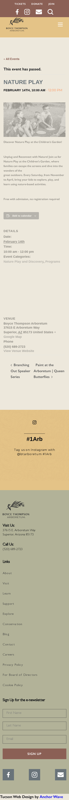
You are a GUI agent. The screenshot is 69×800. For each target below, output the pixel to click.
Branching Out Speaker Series (20, 371)
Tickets (20, 3)
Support (8, 604)
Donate (37, 3)
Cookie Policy (13, 685)
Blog (6, 634)
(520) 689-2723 (13, 549)
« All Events (11, 59)
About (7, 573)
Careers (8, 655)
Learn (7, 594)
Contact (9, 644)
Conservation (12, 624)
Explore (8, 614)
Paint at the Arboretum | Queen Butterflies (49, 371)
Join (51, 3)
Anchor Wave (51, 796)
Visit (6, 583)
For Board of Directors (20, 675)
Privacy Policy (13, 665)
